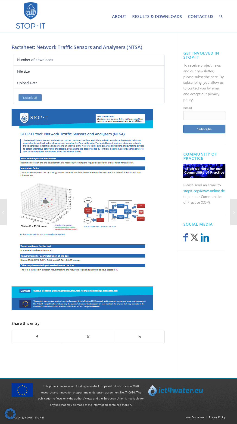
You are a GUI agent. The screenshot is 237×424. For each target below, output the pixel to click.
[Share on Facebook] (37, 336)
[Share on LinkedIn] (139, 336)
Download (30, 97)
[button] (10, 414)
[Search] (220, 16)
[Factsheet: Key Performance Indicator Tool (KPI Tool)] (3, 212)
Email (187, 108)
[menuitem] (106, 16)
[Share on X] (88, 336)
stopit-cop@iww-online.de (204, 190)
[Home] (106, 16)
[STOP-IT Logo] (31, 16)
